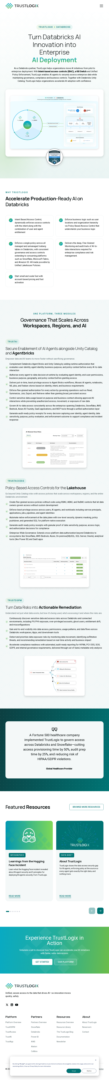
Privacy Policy (34, 1066)
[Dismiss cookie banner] (95, 1060)
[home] (22, 6)
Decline (89, 1071)
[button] (101, 6)
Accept (74, 1071)
